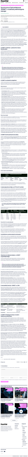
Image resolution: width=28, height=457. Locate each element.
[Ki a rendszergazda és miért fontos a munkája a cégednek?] (21, 393)
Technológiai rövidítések (19, 5)
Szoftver (22, 390)
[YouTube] (4, 451)
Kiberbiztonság (10, 389)
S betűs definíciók (11, 5)
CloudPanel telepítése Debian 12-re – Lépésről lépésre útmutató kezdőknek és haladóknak (7, 415)
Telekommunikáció (12, 359)
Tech (25, 390)
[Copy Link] (7, 19)
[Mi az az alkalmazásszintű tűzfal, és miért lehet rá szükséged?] (7, 393)
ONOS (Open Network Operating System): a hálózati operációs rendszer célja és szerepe (20, 415)
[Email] (24, 362)
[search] (23, 0)
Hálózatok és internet (4, 5)
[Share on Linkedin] (5, 19)
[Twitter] (3, 451)
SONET (9, 359)
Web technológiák (9, 390)
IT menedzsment (18, 389)
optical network (6, 359)
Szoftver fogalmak (23, 406)
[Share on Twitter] (4, 19)
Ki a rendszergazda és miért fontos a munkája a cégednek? (21, 400)
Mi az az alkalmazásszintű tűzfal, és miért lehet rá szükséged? (7, 400)
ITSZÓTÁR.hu (3, 401)
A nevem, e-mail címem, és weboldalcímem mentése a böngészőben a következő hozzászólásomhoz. (14, 379)
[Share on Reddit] (6, 19)
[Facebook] (1, 451)
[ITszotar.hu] (5, 1)
